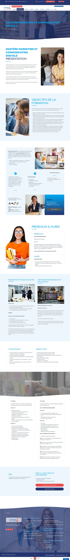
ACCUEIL (14, 9)
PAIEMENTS (36, 9)
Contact (66, 557)
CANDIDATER (31, 9)
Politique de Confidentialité (50, 555)
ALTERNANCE (42, 9)
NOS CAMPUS (26, 9)
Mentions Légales (60, 557)
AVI (51, 9)
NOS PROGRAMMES (20, 9)
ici (25, 478)
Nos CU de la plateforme (60, 555)
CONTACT (55, 9)
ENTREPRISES (48, 9)
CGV (66, 555)
